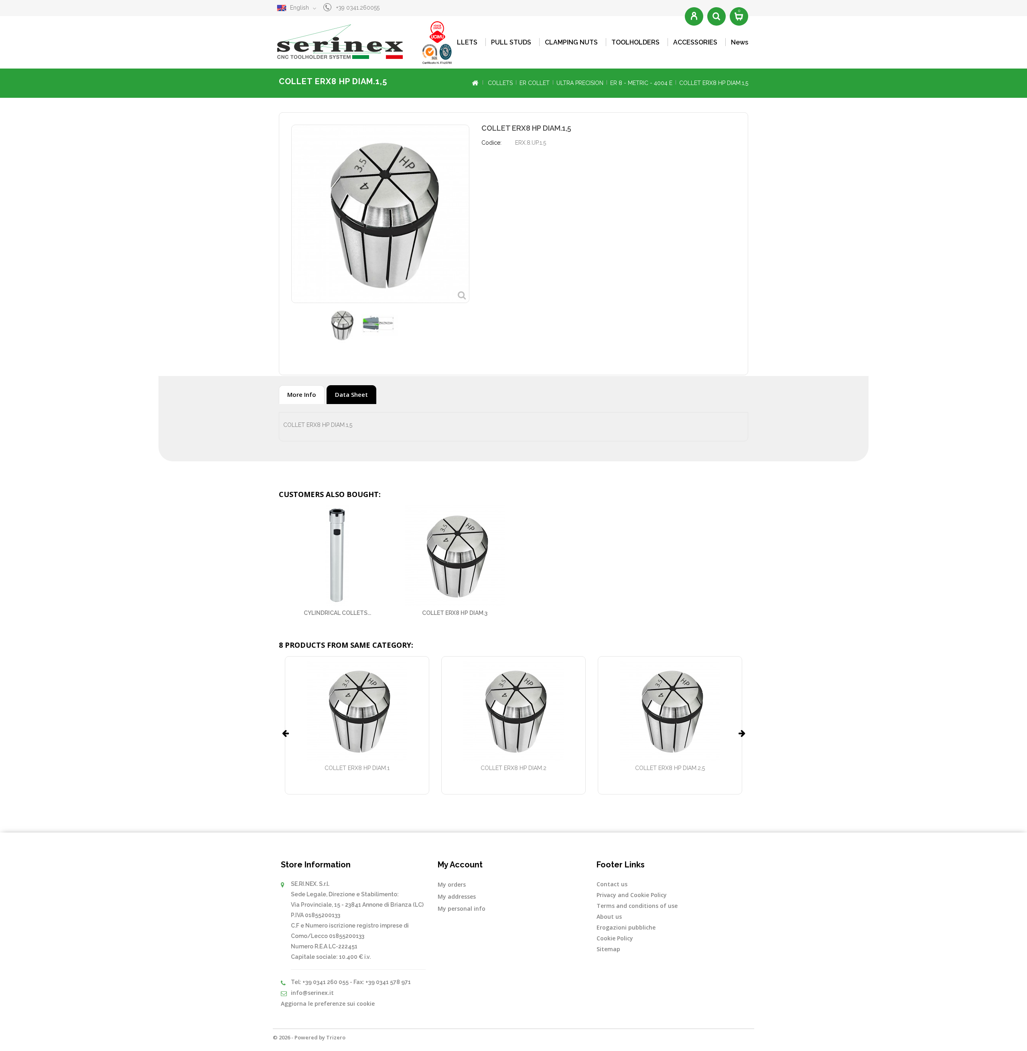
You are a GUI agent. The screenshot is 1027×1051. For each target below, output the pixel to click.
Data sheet (351, 394)
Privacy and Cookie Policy (632, 895)
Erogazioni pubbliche (626, 927)
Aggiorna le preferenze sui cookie (328, 1003)
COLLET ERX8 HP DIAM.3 (454, 613)
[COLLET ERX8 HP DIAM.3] (455, 555)
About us (609, 916)
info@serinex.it (312, 992)
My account (460, 864)
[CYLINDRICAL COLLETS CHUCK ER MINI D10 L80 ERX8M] (337, 555)
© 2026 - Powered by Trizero (309, 1037)
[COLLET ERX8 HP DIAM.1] (357, 711)
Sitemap (608, 949)
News (739, 42)
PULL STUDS (511, 42)
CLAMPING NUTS (571, 42)
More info (301, 394)
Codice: (491, 142)
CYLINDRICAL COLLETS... (337, 613)
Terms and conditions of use (637, 906)
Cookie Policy (615, 938)
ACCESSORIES (695, 42)
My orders (452, 884)
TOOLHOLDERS (635, 42)
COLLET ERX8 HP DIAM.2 (513, 768)
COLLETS (462, 42)
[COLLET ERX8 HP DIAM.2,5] (670, 711)
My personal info (461, 908)
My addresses (457, 896)
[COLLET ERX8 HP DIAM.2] (513, 711)
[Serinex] (367, 42)
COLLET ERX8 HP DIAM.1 (357, 768)
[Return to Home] (475, 83)
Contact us (612, 884)
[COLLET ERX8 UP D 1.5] (341, 325)
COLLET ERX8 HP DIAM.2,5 (670, 768)
